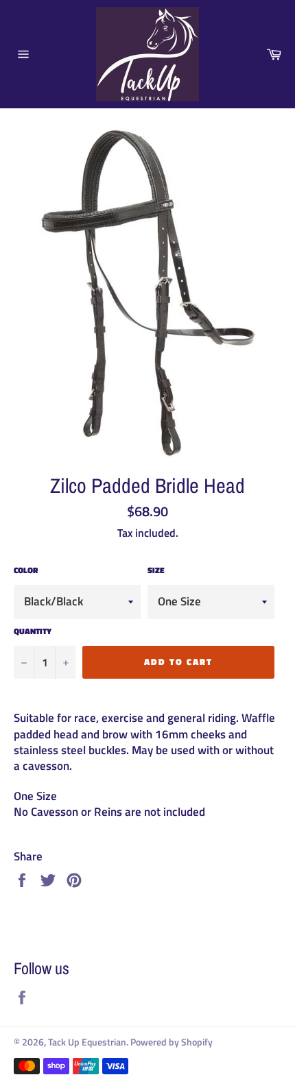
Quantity (32, 632)
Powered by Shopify (171, 1042)
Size (156, 571)
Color (26, 571)
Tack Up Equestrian (87, 1042)
